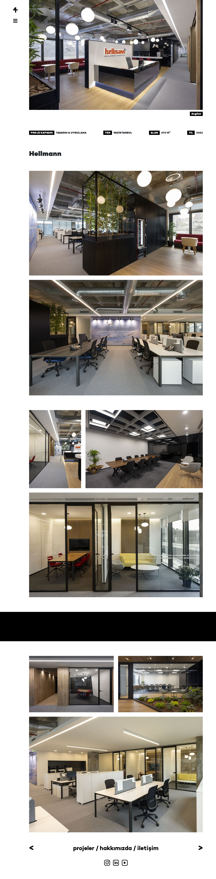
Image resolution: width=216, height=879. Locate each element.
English (196, 113)
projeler (83, 848)
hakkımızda (116, 848)
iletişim (148, 848)
